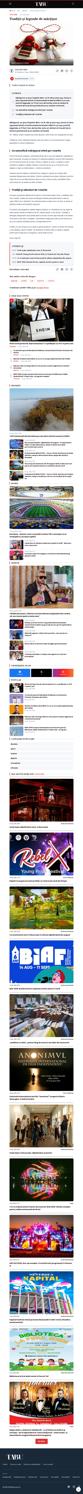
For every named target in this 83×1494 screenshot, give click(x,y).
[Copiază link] (57, 71)
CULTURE (24, 10)
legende (14, 281)
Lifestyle (16, 379)
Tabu (24, 69)
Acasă (13, 10)
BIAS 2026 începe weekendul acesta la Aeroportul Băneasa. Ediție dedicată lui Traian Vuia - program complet (40, 375)
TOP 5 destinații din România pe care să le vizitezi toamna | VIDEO (40, 436)
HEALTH (16, 370)
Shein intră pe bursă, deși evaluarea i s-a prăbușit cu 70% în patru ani (41, 343)
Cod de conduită (48, 1464)
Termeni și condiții (15, 1464)
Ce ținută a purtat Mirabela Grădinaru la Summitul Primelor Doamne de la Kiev (45, 696)
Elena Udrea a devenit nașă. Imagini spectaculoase (46, 644)
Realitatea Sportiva (20, 1477)
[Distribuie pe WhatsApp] (67, 71)
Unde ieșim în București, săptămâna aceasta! (31, 1153)
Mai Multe (41, 1441)
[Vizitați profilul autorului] (12, 71)
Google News (42, 287)
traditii (24, 281)
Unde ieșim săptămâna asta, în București (34, 250)
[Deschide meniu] (10, 4)
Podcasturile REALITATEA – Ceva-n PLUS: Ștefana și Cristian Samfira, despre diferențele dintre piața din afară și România (49, 455)
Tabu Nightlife (65, 1477)
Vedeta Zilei (76, 1477)
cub (31, 281)
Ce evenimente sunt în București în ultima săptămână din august (44, 258)
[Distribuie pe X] (71, 71)
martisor (40, 281)
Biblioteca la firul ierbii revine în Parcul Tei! (29, 1376)
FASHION (13, 347)
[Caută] (73, 4)
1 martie (51, 281)
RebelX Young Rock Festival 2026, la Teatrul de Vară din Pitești (42, 254)
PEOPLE (15, 355)
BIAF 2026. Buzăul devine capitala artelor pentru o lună (40, 262)
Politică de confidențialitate (32, 1464)
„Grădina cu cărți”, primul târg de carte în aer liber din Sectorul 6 (39, 1042)
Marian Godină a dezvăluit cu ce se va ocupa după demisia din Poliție (41, 359)
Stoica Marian (68, 877)
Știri (19, 10)
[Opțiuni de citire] (78, 1489)
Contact (5, 1464)
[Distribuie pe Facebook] (62, 71)
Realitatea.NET (7, 1477)
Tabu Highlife (55, 1477)
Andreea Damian (67, 824)
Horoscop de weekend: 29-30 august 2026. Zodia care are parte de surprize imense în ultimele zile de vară (48, 465)
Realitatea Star (32, 1477)
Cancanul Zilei (44, 1477)
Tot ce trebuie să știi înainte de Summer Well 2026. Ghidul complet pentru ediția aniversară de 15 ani (40, 1208)
